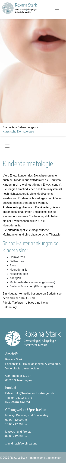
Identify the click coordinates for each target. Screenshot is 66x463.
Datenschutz (53, 457)
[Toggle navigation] (57, 8)
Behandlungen (27, 127)
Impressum (36, 457)
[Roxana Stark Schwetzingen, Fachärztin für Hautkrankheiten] (33, 338)
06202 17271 (24, 397)
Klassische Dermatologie (18, 131)
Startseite (8, 127)
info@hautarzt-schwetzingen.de (34, 393)
